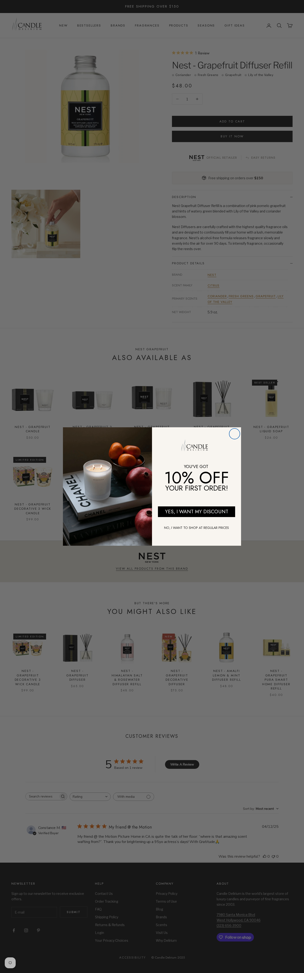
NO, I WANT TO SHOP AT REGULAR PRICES (196, 527)
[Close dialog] (234, 433)
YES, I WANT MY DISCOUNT (196, 511)
